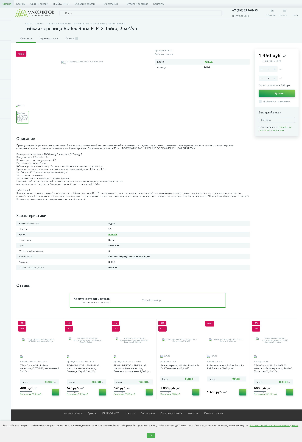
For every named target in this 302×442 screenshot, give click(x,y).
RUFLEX (208, 61)
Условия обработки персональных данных (274, 425)
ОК (151, 435)
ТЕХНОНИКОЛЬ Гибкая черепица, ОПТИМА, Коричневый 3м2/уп (39, 368)
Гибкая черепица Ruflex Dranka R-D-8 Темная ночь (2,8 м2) (179, 367)
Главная (7, 3)
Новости (130, 413)
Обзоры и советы (85, 3)
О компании (111, 3)
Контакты (158, 3)
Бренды (20, 3)
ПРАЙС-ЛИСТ (61, 3)
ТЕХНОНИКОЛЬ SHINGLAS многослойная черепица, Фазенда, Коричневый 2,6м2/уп (132, 368)
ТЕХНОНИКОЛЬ (53, 382)
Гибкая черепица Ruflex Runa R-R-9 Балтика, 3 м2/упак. (225, 367)
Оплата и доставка (137, 3)
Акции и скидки (39, 3)
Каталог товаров (213, 413)
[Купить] (55, 392)
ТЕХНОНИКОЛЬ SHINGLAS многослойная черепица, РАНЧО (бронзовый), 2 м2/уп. (273, 368)
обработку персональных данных (275, 129)
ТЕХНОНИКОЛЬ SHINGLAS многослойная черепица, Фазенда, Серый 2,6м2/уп (83, 368)
